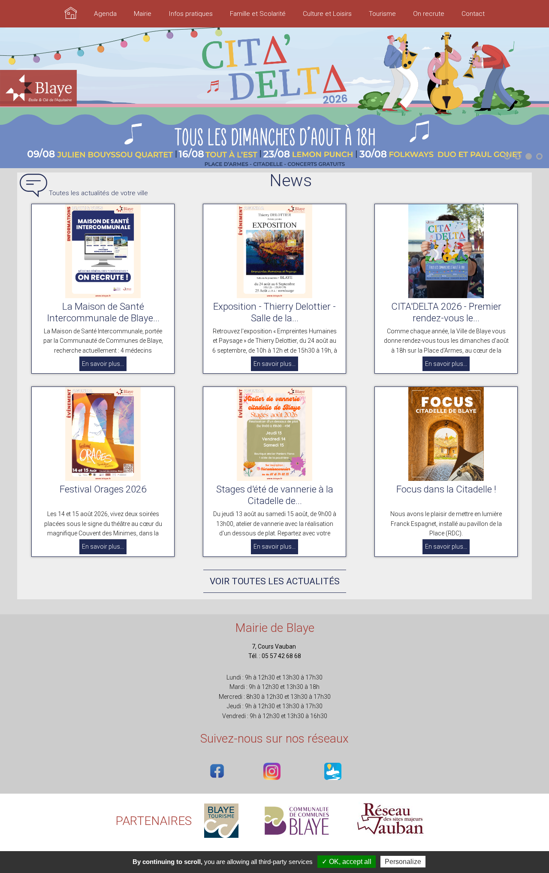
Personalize (403, 861)
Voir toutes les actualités (275, 581)
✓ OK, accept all (346, 861)
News (290, 180)
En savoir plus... (103, 363)
